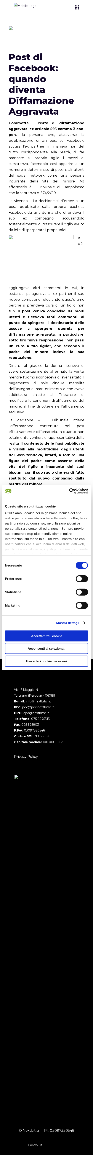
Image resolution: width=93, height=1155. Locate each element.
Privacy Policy (26, 757)
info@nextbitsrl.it (38, 701)
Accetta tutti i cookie (46, 636)
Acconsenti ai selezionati (46, 648)
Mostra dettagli (67, 623)
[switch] (82, 578)
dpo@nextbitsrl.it (36, 713)
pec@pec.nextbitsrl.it (38, 707)
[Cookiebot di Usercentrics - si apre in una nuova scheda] (69, 491)
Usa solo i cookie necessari (46, 661)
